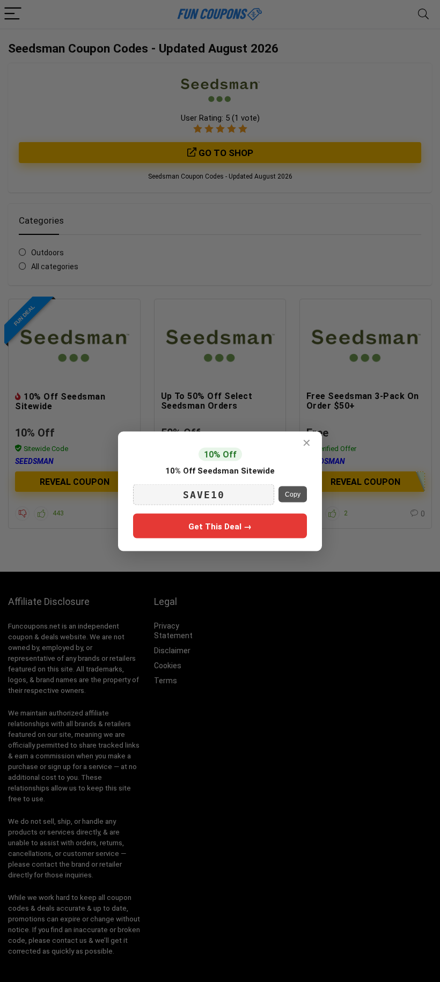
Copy (292, 494)
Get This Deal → (220, 526)
